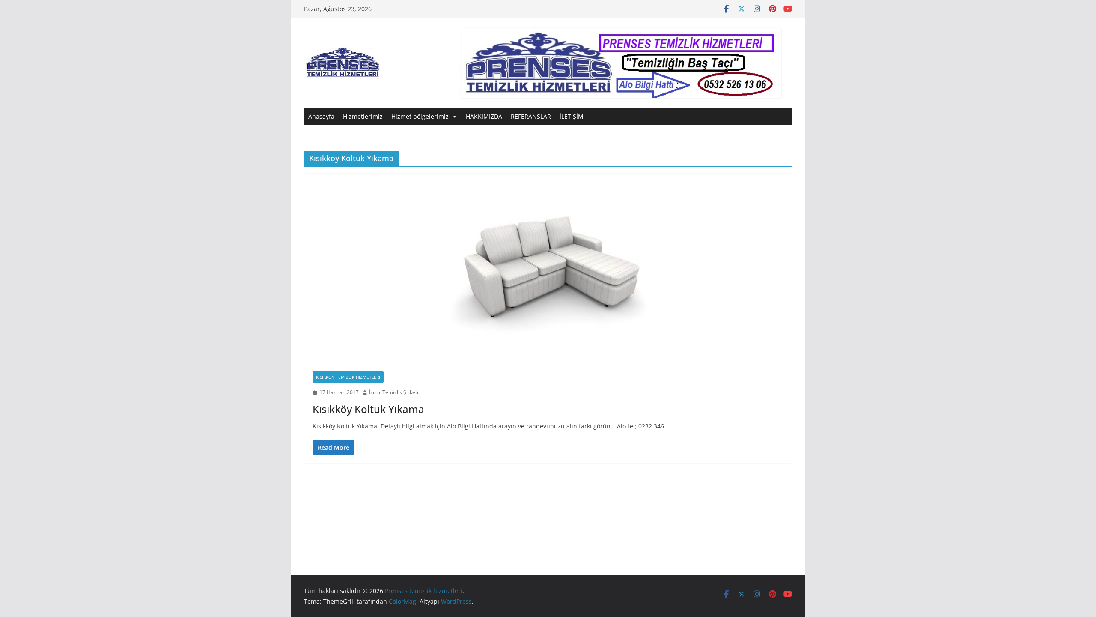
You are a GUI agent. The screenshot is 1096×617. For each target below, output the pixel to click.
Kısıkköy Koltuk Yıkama (368, 409)
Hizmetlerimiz (363, 116)
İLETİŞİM (572, 116)
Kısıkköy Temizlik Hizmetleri (348, 377)
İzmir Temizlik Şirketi (393, 392)
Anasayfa (321, 116)
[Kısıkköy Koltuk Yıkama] (548, 268)
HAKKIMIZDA (484, 116)
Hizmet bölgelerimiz (420, 116)
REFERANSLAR (531, 116)
